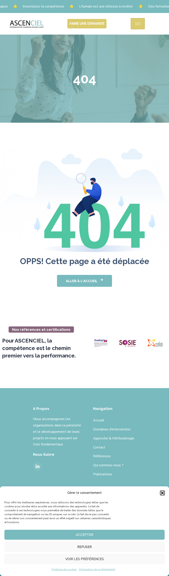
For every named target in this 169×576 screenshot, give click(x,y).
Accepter (84, 535)
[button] (162, 493)
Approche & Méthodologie (113, 438)
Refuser (84, 547)
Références (102, 456)
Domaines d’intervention (111, 429)
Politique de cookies (64, 569)
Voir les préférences (84, 559)
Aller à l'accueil (81, 281)
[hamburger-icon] (138, 23)
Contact (99, 447)
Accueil (98, 420)
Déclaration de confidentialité (97, 569)
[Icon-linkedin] (37, 466)
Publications (102, 474)
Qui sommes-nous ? (108, 465)
